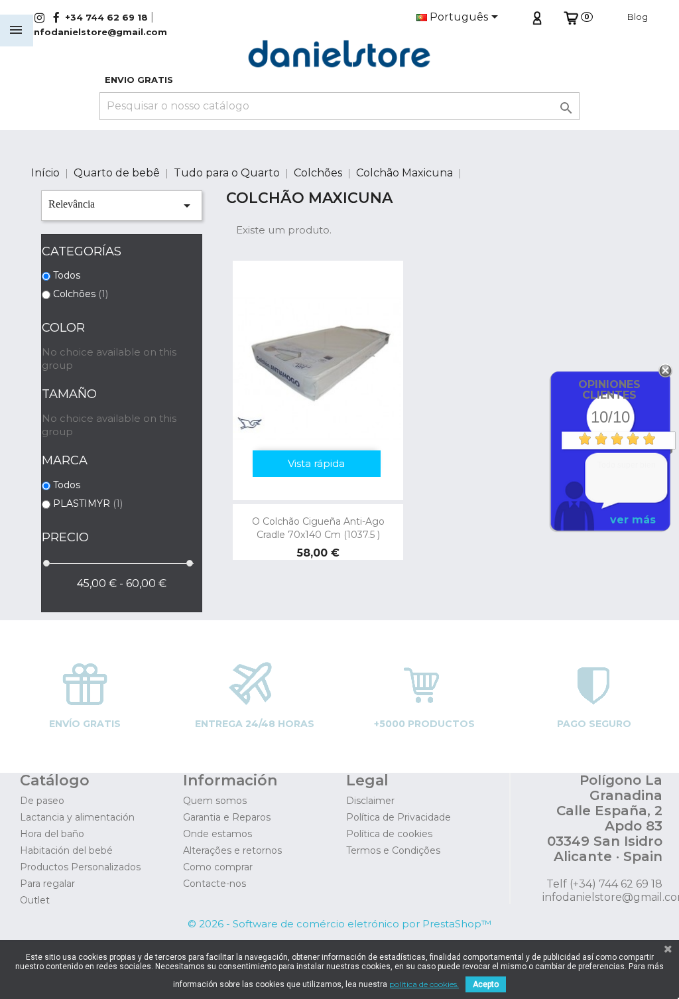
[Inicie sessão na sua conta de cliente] (536, 16)
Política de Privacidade (398, 817)
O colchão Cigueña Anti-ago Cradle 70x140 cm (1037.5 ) (318, 528)
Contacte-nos (214, 884)
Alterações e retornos (232, 850)
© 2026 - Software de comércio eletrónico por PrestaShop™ (339, 923)
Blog (637, 16)
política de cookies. (424, 984)
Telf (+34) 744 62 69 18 (604, 884)
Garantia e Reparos (227, 817)
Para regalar (47, 884)
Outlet (35, 900)
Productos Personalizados (80, 867)
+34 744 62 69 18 (106, 17)
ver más (633, 519)
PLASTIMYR (88, 503)
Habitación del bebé (66, 850)
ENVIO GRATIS (139, 79)
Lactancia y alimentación (77, 817)
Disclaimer (370, 801)
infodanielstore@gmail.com (99, 32)
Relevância (121, 206)
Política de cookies (389, 834)
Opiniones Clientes (609, 389)
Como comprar (218, 867)
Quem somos (215, 801)
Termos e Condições (393, 850)
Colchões (80, 294)
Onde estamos (217, 834)
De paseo (42, 801)
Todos (66, 275)
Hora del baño (52, 834)
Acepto (486, 984)
